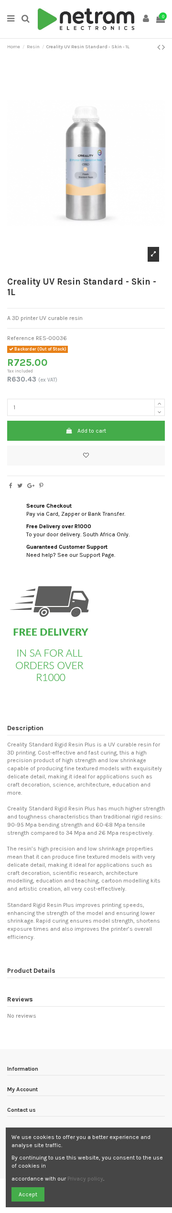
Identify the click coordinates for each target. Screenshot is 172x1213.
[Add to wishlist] (86, 456)
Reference (20, 338)
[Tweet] (19, 485)
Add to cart (91, 430)
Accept (28, 1194)
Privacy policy (85, 1178)
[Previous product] (159, 47)
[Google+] (30, 485)
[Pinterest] (41, 485)
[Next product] (163, 47)
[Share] (10, 485)
